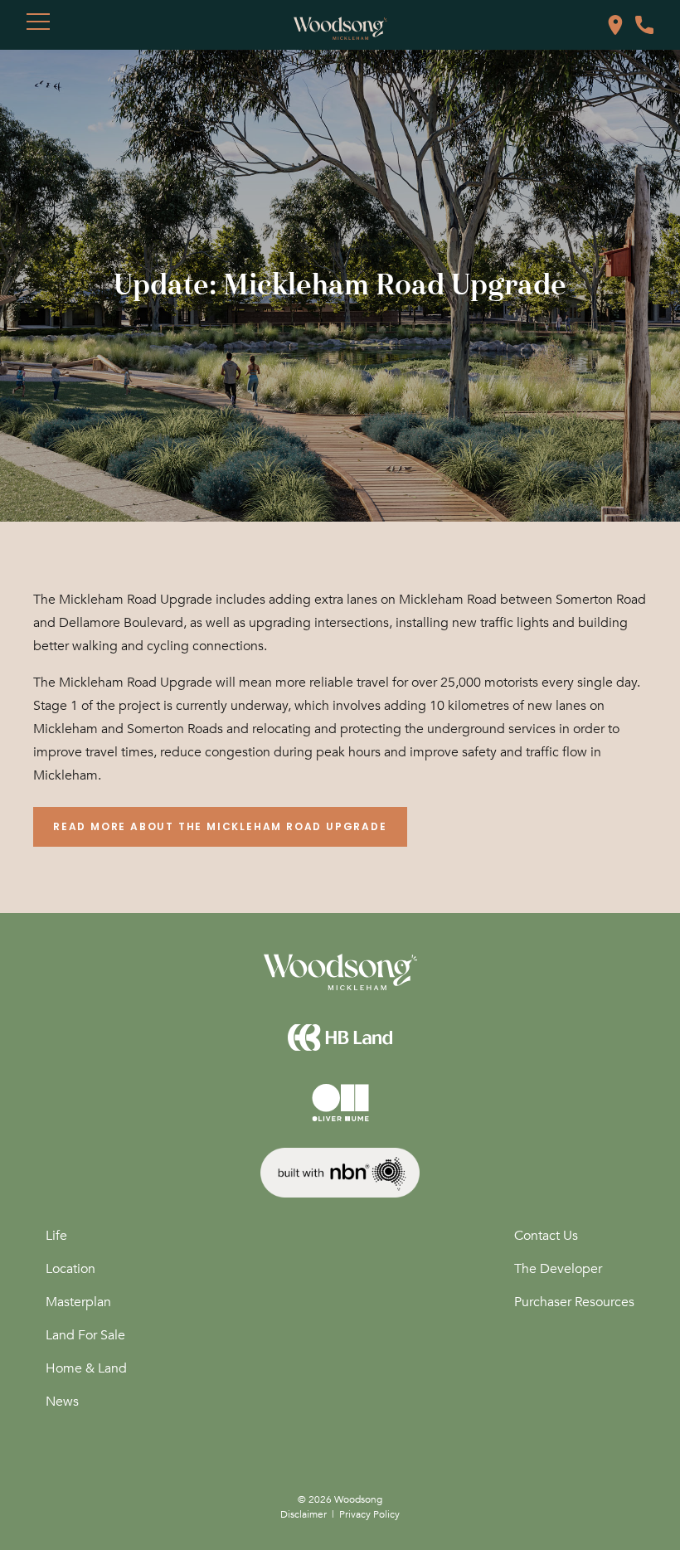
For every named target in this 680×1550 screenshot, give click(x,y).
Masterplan (78, 1302)
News (62, 1401)
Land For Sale (85, 1335)
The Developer (558, 1269)
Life (56, 1236)
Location (70, 1269)
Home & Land (86, 1368)
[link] (615, 24)
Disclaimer (303, 1514)
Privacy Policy (369, 1514)
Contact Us (546, 1236)
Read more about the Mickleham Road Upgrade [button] (220, 826)
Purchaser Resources (574, 1302)
